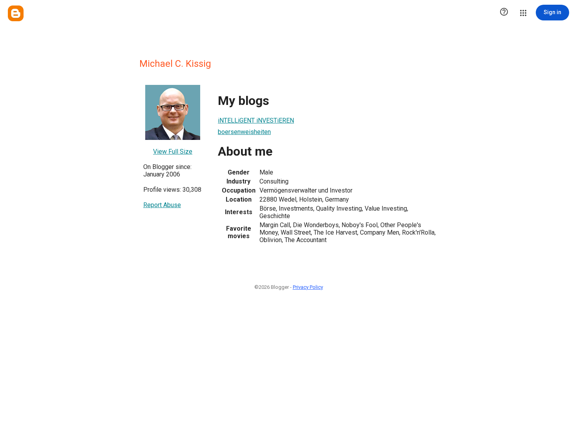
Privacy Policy (308, 287)
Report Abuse (162, 205)
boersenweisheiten (244, 132)
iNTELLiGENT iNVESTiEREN (256, 120)
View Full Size (172, 151)
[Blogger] (16, 13)
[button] (504, 12)
